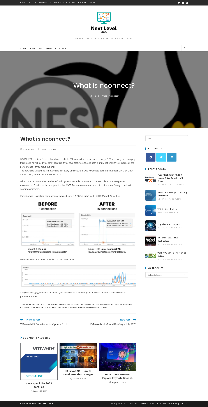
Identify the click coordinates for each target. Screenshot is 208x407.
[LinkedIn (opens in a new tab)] (186, 2)
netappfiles (105, 304)
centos (35, 304)
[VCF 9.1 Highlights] (150, 210)
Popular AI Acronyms (168, 224)
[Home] (91, 95)
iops (73, 304)
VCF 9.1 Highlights (167, 209)
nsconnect (25, 307)
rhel (54, 307)
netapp (95, 304)
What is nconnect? (110, 95)
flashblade (64, 304)
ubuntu (73, 307)
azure (28, 304)
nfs (130, 304)
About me (32, 3)
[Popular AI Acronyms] (150, 225)
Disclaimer (43, 3)
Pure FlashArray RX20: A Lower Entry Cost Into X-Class (170, 178)
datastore (45, 304)
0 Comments (178, 185)
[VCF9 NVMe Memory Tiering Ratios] (150, 256)
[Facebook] (150, 157)
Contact (92, 3)
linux (78, 304)
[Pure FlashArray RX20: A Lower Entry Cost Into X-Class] (150, 179)
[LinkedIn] (171, 157)
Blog (44, 149)
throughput (63, 307)
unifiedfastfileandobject (90, 307)
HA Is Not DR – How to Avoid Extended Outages (78, 372)
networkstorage (119, 304)
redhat (48, 307)
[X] (161, 157)
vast (105, 307)
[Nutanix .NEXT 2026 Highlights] (150, 241)
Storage (52, 149)
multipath (86, 304)
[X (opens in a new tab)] (179, 2)
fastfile (54, 304)
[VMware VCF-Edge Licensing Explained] (150, 195)
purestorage (38, 307)
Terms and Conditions (76, 3)
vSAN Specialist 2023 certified (39, 385)
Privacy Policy (57, 3)
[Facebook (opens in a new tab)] (183, 2)
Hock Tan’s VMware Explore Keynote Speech (117, 376)
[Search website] (184, 48)
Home (22, 3)
